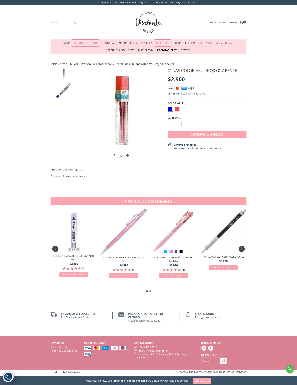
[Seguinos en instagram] (203, 348)
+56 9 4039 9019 (147, 347)
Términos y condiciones (64, 350)
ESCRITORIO (162, 43)
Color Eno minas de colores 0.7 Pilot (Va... (73, 257)
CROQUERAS (108, 43)
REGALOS (190, 43)
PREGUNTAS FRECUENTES (120, 50)
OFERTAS (185, 50)
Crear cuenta (214, 22)
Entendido (202, 380)
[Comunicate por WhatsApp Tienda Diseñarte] (290, 369)
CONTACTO (205, 43)
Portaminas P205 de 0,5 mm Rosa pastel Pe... (124, 259)
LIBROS (177, 43)
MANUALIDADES (128, 43)
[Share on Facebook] (114, 156)
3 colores (74, 250)
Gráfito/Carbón (103, 64)
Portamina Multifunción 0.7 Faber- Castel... (173, 259)
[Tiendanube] (66, 373)
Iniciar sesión (230, 22)
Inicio (54, 64)
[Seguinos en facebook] (210, 348)
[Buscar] (74, 22)
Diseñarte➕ (145, 50)
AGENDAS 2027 (167, 50)
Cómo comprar (59, 347)
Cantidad (174, 117)
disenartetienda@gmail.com (153, 350)
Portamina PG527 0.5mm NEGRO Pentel (223, 256)
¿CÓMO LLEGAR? (225, 43)
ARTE (94, 43)
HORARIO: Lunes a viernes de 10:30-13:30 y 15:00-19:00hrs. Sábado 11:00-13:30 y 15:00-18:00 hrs (148, 2)
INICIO (66, 43)
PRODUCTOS (81, 43)
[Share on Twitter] (120, 156)
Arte (62, 64)
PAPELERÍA (146, 43)
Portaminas (122, 64)
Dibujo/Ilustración (79, 64)
